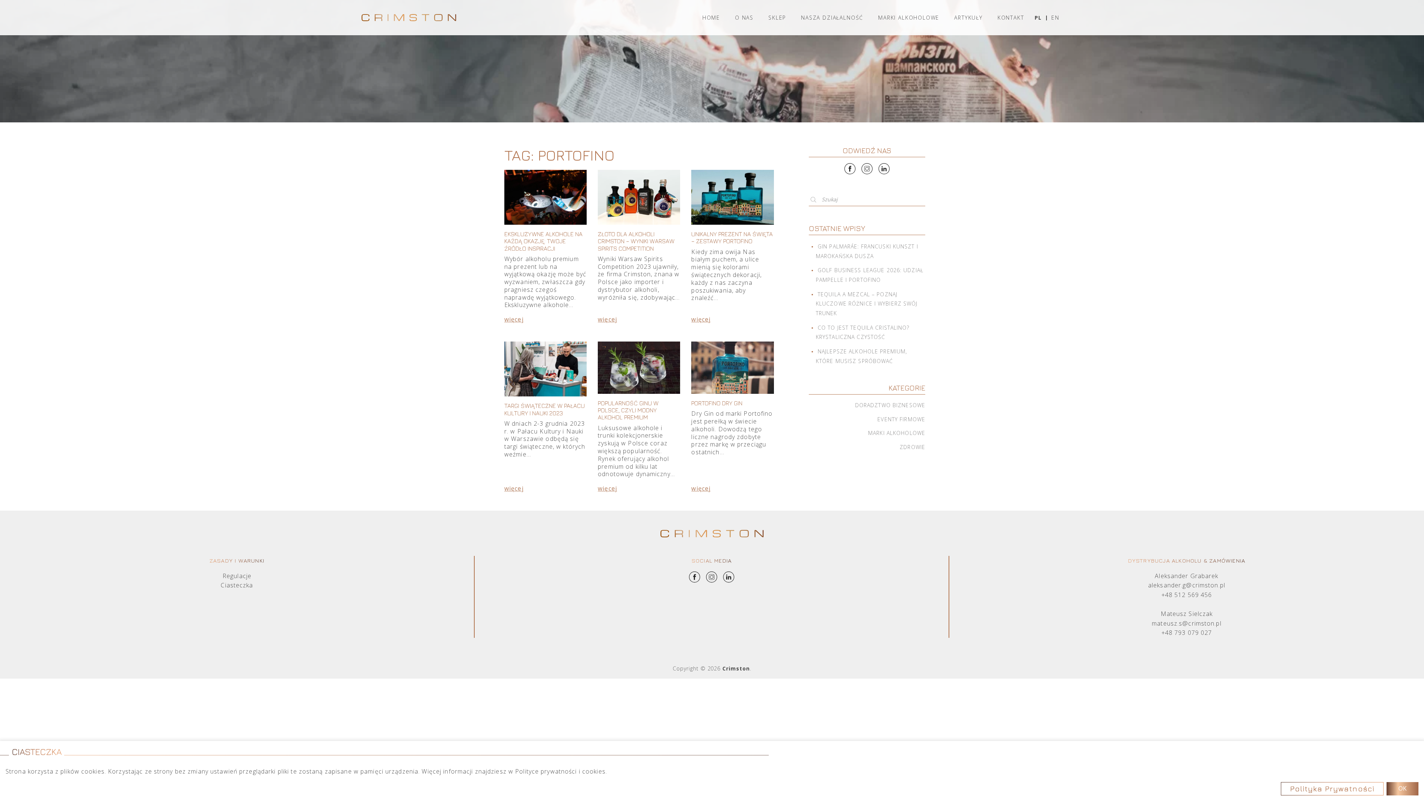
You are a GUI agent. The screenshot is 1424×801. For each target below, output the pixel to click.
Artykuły (968, 17)
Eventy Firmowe (901, 419)
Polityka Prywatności (1332, 788)
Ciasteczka (237, 585)
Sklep (777, 17)
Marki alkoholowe (908, 17)
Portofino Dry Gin (716, 403)
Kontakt (1011, 17)
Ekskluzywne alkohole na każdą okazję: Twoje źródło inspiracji (543, 241)
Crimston (736, 668)
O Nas (744, 17)
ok (1402, 788)
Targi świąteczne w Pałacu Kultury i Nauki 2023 (544, 409)
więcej (514, 319)
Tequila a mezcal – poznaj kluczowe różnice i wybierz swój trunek (867, 304)
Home (711, 17)
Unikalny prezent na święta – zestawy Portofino (732, 237)
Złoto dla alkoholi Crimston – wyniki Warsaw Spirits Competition (636, 241)
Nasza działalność (832, 17)
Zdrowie (912, 447)
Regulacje (236, 576)
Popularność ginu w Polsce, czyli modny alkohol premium (628, 410)
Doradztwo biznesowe (890, 405)
